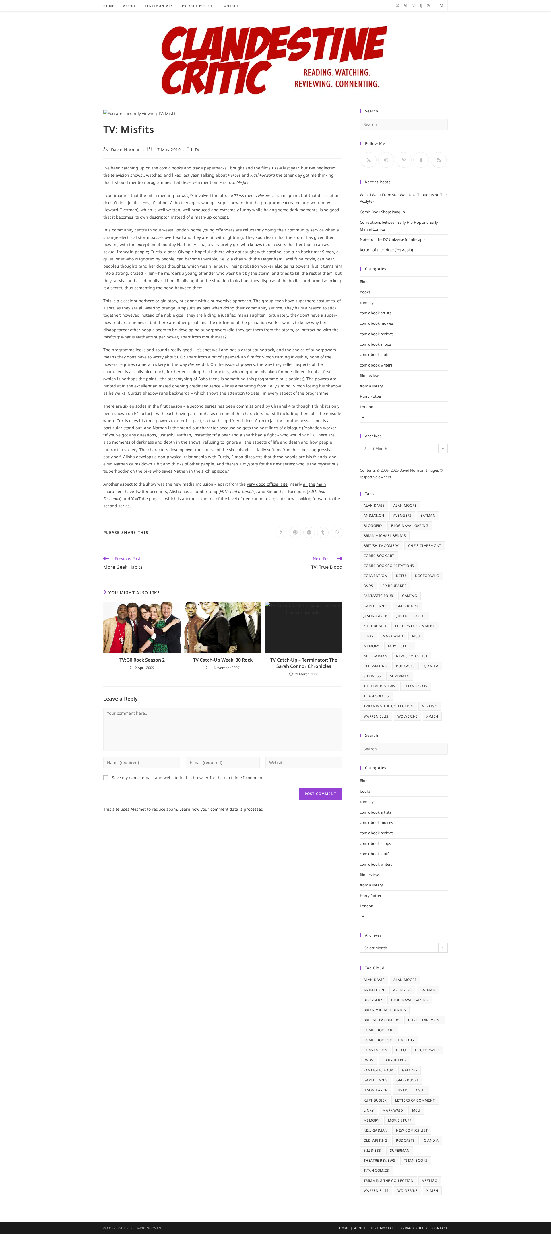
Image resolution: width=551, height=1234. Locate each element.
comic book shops (375, 344)
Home (344, 1228)
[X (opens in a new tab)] (397, 6)
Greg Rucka (407, 605)
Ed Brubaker (394, 585)
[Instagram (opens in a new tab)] (414, 6)
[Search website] (442, 6)
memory (371, 646)
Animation (374, 515)
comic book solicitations (389, 565)
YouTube (139, 498)
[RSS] (439, 160)
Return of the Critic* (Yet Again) (386, 249)
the (312, 484)
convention (375, 575)
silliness (372, 676)
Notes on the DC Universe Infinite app (392, 239)
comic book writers (376, 365)
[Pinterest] (404, 160)
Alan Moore (405, 505)
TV (197, 149)
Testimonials (383, 1228)
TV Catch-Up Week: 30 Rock (223, 660)
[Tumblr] (421, 160)
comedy (367, 302)
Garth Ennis (375, 605)
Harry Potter (370, 396)
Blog (364, 281)
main (321, 484)
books (365, 292)
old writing (375, 666)
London (366, 406)
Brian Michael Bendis (385, 535)
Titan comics (376, 696)
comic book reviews (376, 333)
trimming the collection (388, 706)
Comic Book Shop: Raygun (382, 212)
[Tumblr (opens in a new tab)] (421, 6)
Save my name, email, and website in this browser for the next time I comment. (188, 777)
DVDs (368, 585)
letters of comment (415, 625)
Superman (400, 676)
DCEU (401, 575)
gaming (409, 595)
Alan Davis (374, 505)
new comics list (412, 656)
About (360, 1228)
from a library (371, 386)
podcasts (405, 666)
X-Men (432, 716)
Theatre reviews (379, 686)
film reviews (370, 375)
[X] (369, 160)
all (305, 484)
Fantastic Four (378, 595)
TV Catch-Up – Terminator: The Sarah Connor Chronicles (303, 663)
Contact (440, 1228)
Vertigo (429, 706)
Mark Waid (393, 635)
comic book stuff (374, 354)
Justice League (411, 615)
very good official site (267, 484)
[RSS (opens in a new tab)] (429, 6)
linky (369, 635)
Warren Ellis (376, 716)
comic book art (379, 555)
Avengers (402, 515)
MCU (416, 635)
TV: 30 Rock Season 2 (142, 660)
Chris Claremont (424, 545)
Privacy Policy (414, 1228)
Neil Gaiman (375, 656)
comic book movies (376, 323)
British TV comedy (381, 545)
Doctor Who (427, 575)
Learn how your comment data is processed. (222, 809)
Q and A (431, 666)
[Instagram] (386, 160)
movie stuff (399, 646)
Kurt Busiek (375, 625)
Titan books (415, 686)
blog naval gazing (409, 525)
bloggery (373, 525)
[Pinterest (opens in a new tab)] (406, 6)
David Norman (126, 149)
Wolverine (407, 716)
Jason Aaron (376, 615)
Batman (427, 515)
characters (113, 491)
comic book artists (375, 312)
